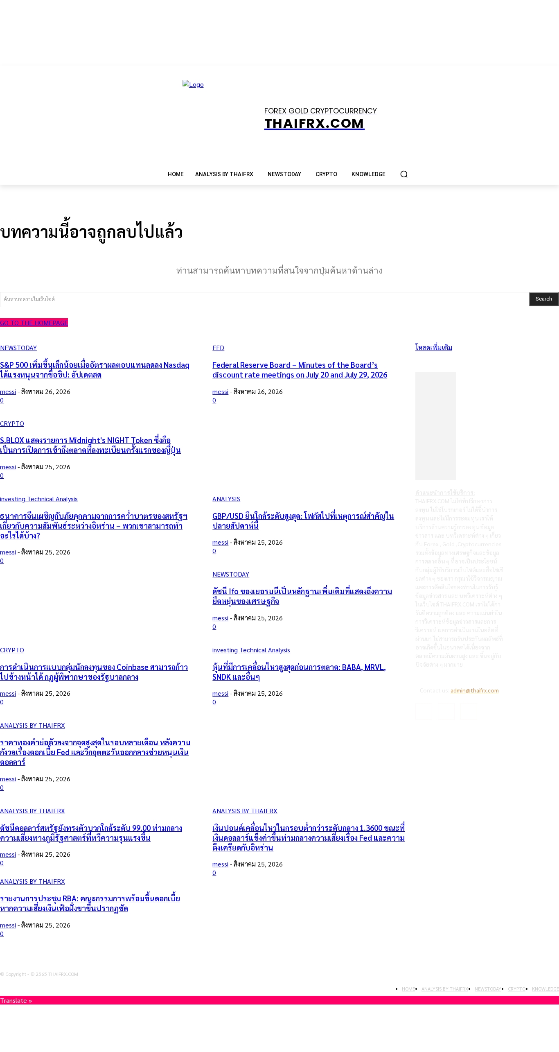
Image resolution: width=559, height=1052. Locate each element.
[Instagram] (446, 711)
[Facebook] (423, 711)
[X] (468, 711)
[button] (404, 174)
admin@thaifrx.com (475, 690)
